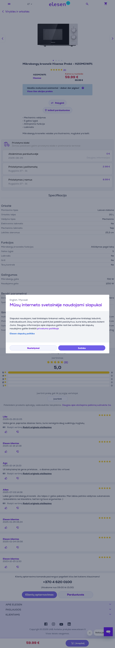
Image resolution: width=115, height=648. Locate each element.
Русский (23, 299)
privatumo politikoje (48, 328)
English (13, 299)
